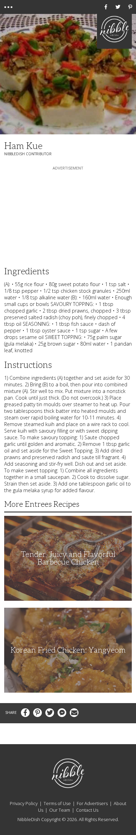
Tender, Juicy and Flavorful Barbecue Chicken (68, 558)
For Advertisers (92, 803)
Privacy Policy (24, 803)
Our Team (59, 810)
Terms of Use (57, 803)
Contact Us (87, 810)
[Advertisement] (68, 215)
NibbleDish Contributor (28, 154)
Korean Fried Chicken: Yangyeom (68, 650)
